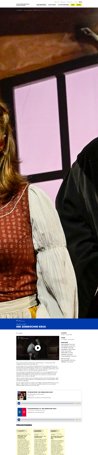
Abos (73, 4)
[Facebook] (79, 1)
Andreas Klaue (72, 345)
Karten (79, 4)
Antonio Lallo (72, 344)
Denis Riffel (70, 352)
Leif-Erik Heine (72, 360)
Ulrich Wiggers (67, 358)
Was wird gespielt (41, 4)
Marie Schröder (68, 351)
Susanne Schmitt (70, 361)
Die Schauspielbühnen (63, 4)
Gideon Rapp (70, 347)
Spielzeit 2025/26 (37, 10)
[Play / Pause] (19, 403)
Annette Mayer (70, 354)
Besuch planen (52, 4)
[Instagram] (81, 1)
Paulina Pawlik (73, 356)
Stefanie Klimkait (72, 349)
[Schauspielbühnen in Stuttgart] (22, 5)
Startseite (20, 10)
